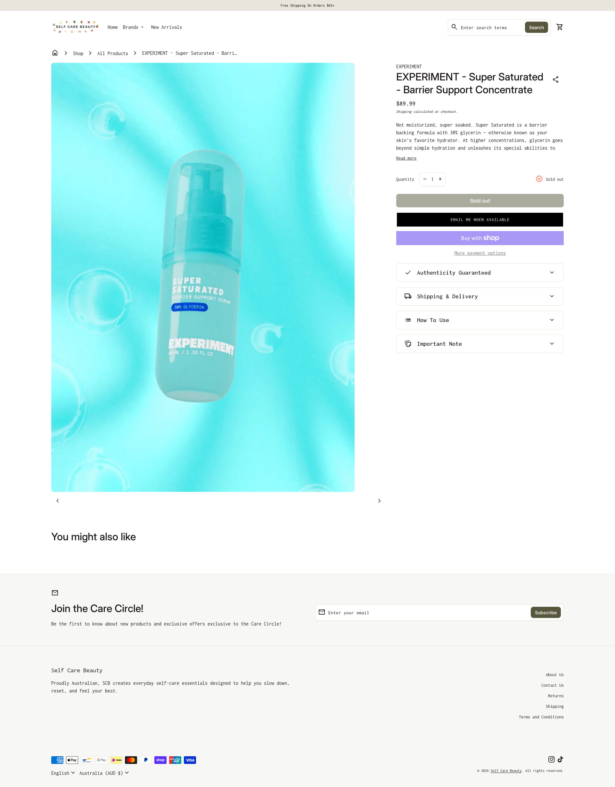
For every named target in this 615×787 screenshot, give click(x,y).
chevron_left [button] (58, 501)
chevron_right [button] (379, 501)
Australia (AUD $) (105, 773)
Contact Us (552, 685)
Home (113, 27)
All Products (112, 53)
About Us (555, 674)
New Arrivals (166, 27)
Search (536, 27)
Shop (78, 53)
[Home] (75, 26)
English (64, 773)
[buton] (64, 773)
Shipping (404, 111)
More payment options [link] (480, 253)
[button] (480, 219)
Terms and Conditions (541, 717)
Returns (556, 695)
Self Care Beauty (76, 670)
